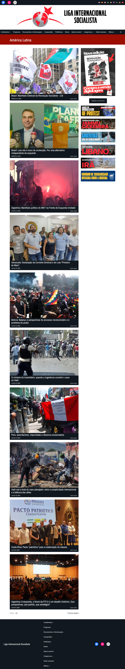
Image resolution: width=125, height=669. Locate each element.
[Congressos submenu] (93, 32)
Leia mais (73, 99)
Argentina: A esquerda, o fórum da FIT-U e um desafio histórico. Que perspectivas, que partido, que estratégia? (43, 603)
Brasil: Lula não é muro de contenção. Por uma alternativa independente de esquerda (38, 151)
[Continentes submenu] (10, 32)
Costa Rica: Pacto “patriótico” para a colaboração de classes (39, 547)
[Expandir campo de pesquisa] (120, 32)
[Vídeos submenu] (114, 32)
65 (16, 613)
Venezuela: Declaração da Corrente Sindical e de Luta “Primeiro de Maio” (40, 264)
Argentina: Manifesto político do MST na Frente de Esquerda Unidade (43, 207)
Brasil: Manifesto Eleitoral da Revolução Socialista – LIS (37, 95)
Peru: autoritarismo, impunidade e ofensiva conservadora (37, 434)
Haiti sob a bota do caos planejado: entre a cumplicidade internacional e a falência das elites (43, 491)
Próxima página (73, 613)
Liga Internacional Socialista (17, 644)
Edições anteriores (98, 101)
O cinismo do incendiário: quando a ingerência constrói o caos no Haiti (40, 379)
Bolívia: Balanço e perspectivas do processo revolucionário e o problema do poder (40, 321)
